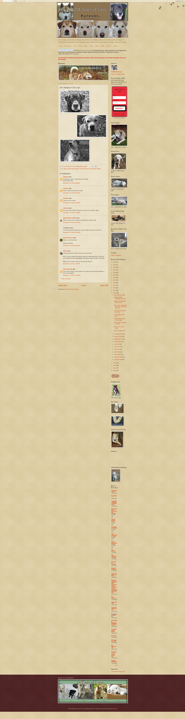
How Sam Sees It (68, 237)
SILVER (80, 46)
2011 (114, 368)
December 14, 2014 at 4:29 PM (71, 193)
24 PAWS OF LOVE (114, 527)
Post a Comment (66, 278)
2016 (114, 287)
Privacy (123, 118)
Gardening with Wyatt (114, 630)
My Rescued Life (113, 646)
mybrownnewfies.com (114, 609)
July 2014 (117, 344)
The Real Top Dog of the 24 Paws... (119, 319)
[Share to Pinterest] (97, 166)
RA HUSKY (113, 550)
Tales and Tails (114, 603)
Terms (118, 118)
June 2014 (117, 346)
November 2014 (118, 334)
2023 (114, 270)
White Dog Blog (67, 269)
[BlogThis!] (93, 166)
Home (61, 46)
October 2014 (118, 336)
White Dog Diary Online (114, 543)
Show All (116, 665)
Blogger (115, 708)
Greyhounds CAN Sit (114, 615)
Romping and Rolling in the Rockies (114, 511)
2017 (114, 285)
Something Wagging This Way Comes (114, 623)
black (65, 168)
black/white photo (85, 168)
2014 (114, 293)
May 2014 (117, 349)
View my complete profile (118, 74)
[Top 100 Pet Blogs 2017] (118, 671)
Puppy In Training (113, 569)
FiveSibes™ (114, 496)
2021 (114, 275)
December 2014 (118, 295)
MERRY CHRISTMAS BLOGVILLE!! (120, 302)
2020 (114, 277)
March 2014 (117, 354)
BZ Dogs (113, 636)
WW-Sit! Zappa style (119, 330)
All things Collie (114, 491)
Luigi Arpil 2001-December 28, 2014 (120, 298)
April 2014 (117, 352)
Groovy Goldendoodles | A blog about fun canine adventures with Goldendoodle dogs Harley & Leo (114, 586)
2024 (114, 267)
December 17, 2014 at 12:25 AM (71, 275)
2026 (114, 262)
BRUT (86, 46)
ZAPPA (97, 46)
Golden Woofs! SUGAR (69, 218)
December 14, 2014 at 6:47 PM (71, 202)
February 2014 (118, 357)
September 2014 (119, 339)
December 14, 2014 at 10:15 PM (71, 222)
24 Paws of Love (117, 71)
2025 (114, 264)
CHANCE (109, 46)
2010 (114, 370)
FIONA (91, 46)
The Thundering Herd (113, 556)
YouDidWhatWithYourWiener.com (114, 502)
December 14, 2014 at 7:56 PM (71, 212)
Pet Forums (113, 597)
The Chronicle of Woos (114, 535)
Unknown (65, 177)
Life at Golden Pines (113, 520)
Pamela (65, 251)
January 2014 (118, 359)
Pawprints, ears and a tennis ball (113, 654)
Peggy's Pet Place (114, 661)
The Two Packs (68, 46)
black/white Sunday (95, 168)
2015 (114, 290)
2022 (114, 272)
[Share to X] (94, 166)
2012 (114, 365)
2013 (114, 363)
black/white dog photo (73, 168)
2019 (114, 280)
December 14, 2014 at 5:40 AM (71, 183)
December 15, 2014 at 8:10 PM (71, 245)
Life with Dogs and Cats (114, 575)
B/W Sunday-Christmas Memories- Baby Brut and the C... (120, 307)
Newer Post (62, 285)
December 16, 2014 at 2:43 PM (71, 263)
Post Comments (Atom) (72, 289)
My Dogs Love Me (113, 640)
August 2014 (117, 341)
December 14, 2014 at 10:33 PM (71, 232)
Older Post (104, 285)
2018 (114, 282)
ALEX (75, 46)
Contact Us (115, 46)
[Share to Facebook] (95, 166)
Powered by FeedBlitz (119, 115)
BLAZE (102, 46)
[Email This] (91, 166)
